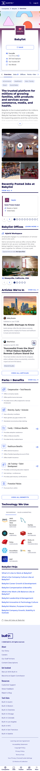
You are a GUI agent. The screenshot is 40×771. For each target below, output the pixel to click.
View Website (12, 64)
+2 (37, 466)
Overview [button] (7, 74)
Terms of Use (20, 754)
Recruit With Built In (9, 672)
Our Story (5, 651)
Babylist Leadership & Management (17, 598)
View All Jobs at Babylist (14, 620)
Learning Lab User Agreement (20, 741)
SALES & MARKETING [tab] (24, 512)
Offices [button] (22, 74)
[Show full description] (20, 123)
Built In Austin (7, 702)
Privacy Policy (20, 751)
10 (37, 219)
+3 (37, 429)
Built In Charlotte (8, 710)
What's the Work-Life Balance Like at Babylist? (18, 593)
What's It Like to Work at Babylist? (17, 573)
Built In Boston (7, 706)
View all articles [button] (20, 373)
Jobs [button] (15, 74)
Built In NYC (6, 726)
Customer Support (9, 685)
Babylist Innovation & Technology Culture (20, 602)
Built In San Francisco (10, 730)
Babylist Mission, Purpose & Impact (17, 606)
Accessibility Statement (20, 744)
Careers (4, 655)
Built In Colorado (8, 718)
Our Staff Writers (8, 659)
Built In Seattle (7, 734)
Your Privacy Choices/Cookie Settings (20, 758)
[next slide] (9, 219)
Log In (35, 3)
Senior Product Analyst (12, 205)
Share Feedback (8, 689)
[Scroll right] (38, 74)
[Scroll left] (2, 74)
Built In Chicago (8, 714)
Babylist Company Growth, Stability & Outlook (18, 611)
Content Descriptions (10, 663)
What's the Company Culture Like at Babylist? (18, 578)
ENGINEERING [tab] (11, 512)
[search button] (30, 3)
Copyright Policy (20, 748)
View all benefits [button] (20, 497)
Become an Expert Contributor (13, 676)
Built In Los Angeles (9, 722)
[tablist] (20, 512)
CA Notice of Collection (20, 761)
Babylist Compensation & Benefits (17, 588)
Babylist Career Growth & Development (19, 584)
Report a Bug (7, 693)
